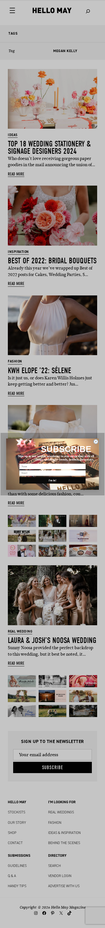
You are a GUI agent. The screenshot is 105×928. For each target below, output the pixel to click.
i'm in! (53, 480)
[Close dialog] (96, 441)
